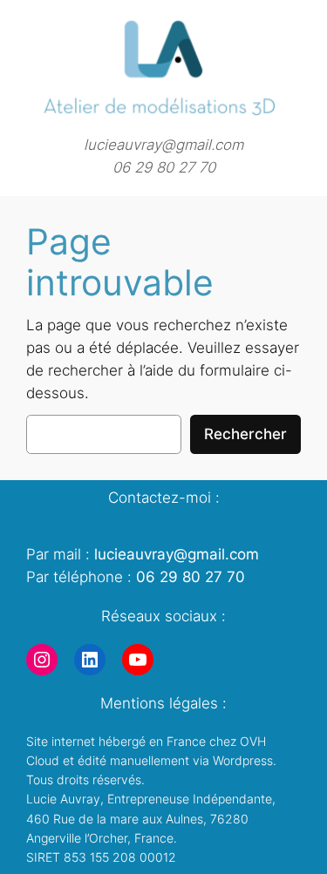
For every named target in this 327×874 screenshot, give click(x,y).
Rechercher (245, 434)
